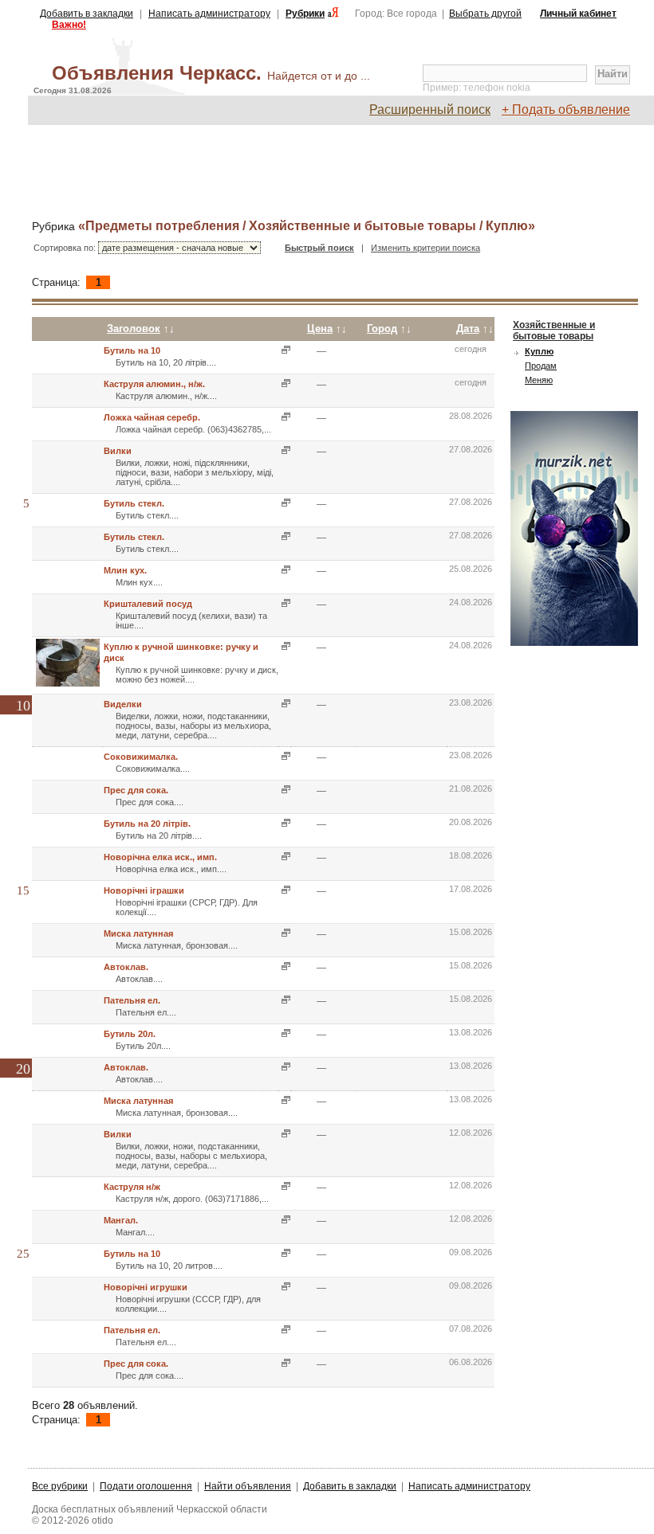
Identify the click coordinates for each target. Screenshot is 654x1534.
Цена (320, 329)
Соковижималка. (141, 756)
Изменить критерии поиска (425, 247)
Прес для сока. (136, 790)
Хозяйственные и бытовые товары (554, 330)
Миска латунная (138, 933)
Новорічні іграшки (144, 890)
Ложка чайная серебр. (152, 417)
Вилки (118, 451)
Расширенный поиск (429, 109)
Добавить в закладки (86, 13)
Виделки (123, 704)
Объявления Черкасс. (211, 73)
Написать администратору (209, 13)
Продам (541, 365)
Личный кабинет (578, 13)
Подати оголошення (146, 1486)
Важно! (69, 24)
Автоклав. (126, 967)
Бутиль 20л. (130, 1034)
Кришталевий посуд (148, 604)
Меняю (539, 380)
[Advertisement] (335, 173)
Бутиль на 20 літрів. (147, 823)
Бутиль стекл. (134, 503)
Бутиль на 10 (132, 350)
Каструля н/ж (132, 1187)
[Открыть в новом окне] (284, 350)
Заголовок (133, 329)
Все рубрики (60, 1486)
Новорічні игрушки (145, 1287)
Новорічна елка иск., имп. (160, 857)
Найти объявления (247, 1486)
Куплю (539, 351)
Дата (467, 329)
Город (382, 329)
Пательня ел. (132, 1000)
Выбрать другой (485, 13)
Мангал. (121, 1220)
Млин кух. (125, 570)
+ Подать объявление (566, 109)
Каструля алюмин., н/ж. (154, 384)
